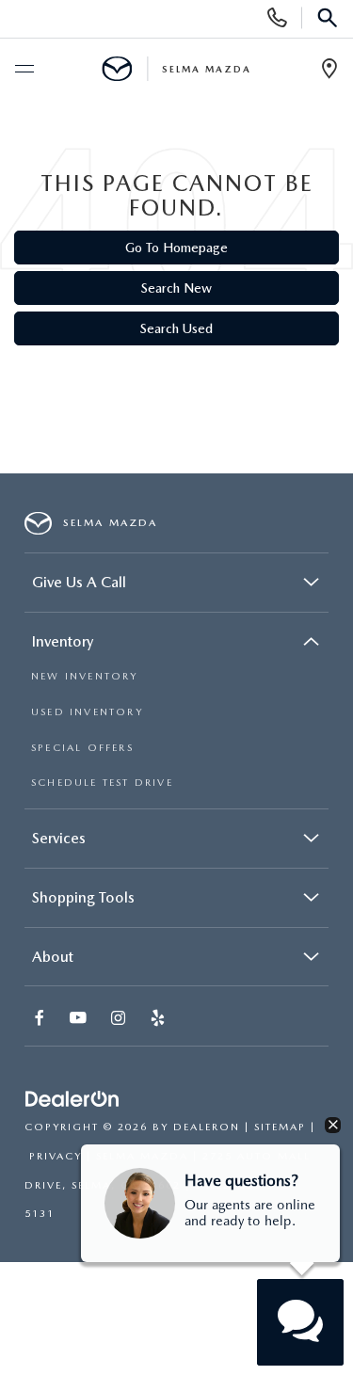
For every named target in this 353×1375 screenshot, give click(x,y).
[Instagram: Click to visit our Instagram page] (120, 1020)
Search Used (176, 328)
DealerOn (206, 1127)
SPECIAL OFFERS (82, 748)
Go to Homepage (176, 247)
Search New (176, 288)
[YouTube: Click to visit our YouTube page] (80, 1020)
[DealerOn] (72, 1100)
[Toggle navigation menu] (24, 69)
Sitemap (280, 1127)
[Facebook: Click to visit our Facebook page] (41, 1020)
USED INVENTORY (87, 712)
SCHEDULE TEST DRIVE (102, 782)
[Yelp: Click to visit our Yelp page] (159, 1020)
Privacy (55, 1156)
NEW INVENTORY (84, 676)
